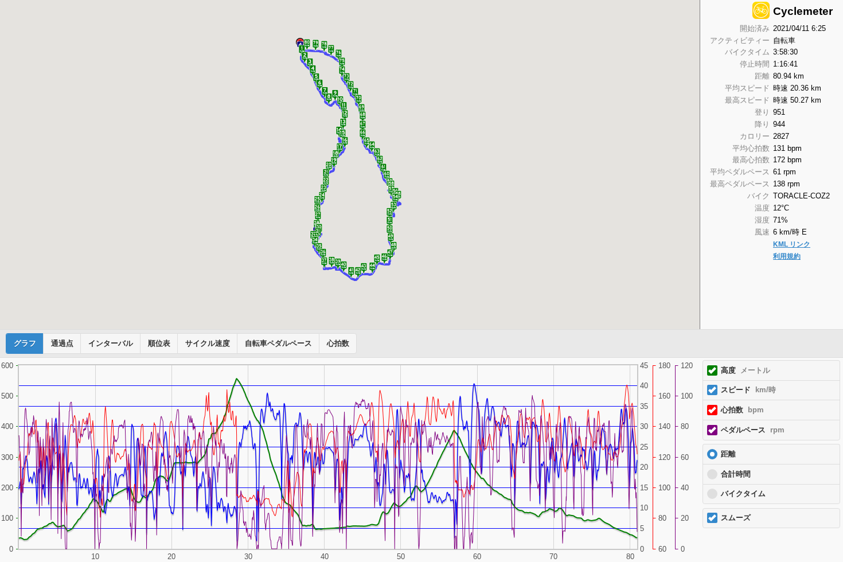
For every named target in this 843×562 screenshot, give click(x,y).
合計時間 (736, 474)
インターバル (110, 343)
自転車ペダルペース (278, 343)
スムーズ (736, 518)
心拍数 (338, 343)
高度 (745, 370)
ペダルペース (753, 430)
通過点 (62, 343)
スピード (748, 390)
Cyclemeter (803, 11)
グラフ (25, 343)
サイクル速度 (207, 343)
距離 (728, 454)
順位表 (159, 343)
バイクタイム (743, 494)
